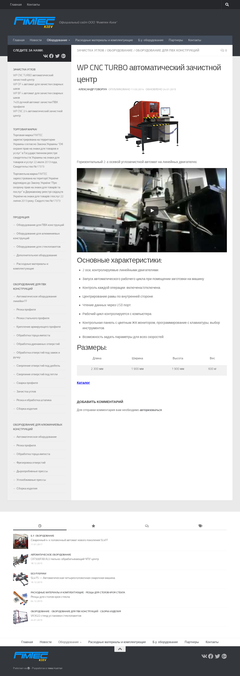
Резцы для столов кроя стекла (105, 592)
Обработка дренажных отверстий (38, 344)
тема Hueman (55, 668)
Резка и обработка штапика (33, 400)
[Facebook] (51, 56)
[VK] (45, 56)
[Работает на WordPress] (28, 668)
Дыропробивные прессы (32, 471)
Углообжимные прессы (31, 480)
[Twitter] (57, 56)
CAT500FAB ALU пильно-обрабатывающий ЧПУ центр (65, 559)
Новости (36, 40)
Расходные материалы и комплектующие (104, 40)
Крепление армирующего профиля (38, 326)
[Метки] (200, 526)
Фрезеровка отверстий (30, 462)
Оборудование (57, 40)
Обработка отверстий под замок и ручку (36, 355)
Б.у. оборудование (151, 40)
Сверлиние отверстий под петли (37, 374)
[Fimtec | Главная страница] (34, 22)
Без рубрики (38, 573)
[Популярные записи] (93, 526)
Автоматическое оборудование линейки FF (35, 299)
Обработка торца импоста (33, 335)
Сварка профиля (27, 383)
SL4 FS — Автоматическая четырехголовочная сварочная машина (73, 578)
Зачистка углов (90, 50)
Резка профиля (26, 309)
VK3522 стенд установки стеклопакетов (56, 615)
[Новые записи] (40, 526)
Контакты (33, 4)
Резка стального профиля (32, 318)
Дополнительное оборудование (36, 255)
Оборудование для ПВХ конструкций (167, 50)
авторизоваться (151, 410)
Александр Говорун (93, 89)
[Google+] (63, 56)
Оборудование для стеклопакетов (38, 246)
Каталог (83, 383)
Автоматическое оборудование (36, 437)
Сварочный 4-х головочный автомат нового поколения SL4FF (69, 540)
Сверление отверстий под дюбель (38, 365)
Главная (16, 4)
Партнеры (176, 40)
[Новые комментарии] (146, 526)
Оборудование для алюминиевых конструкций (36, 236)
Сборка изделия (26, 408)
